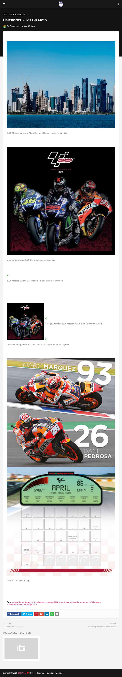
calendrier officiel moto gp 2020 (22, 604)
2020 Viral (22, 673)
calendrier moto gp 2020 (23, 602)
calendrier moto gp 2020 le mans (85, 602)
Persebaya (14, 26)
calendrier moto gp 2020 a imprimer (52, 602)
